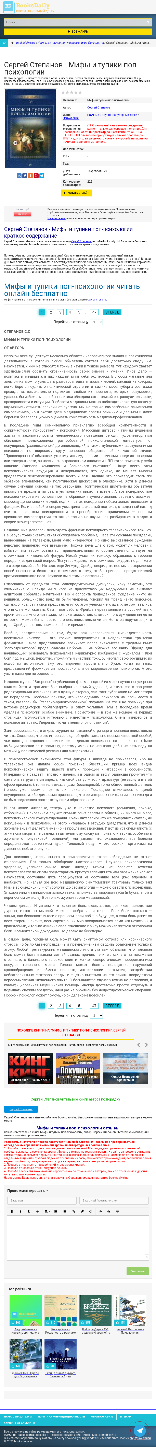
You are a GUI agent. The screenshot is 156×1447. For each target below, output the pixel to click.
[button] (12, 1211)
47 (94, 312)
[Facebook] (24, 175)
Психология (71, 118)
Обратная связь (102, 1416)
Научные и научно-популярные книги (112, 114)
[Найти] (148, 22)
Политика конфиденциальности (61, 1416)
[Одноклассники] (30, 175)
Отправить (138, 1271)
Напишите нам (56, 218)
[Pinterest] (36, 175)
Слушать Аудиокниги (19, 1422)
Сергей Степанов (98, 107)
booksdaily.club (30, 7)
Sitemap (125, 1416)
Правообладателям (18, 1416)
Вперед (112, 312)
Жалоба (22, 214)
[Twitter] (41, 175)
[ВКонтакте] (19, 175)
